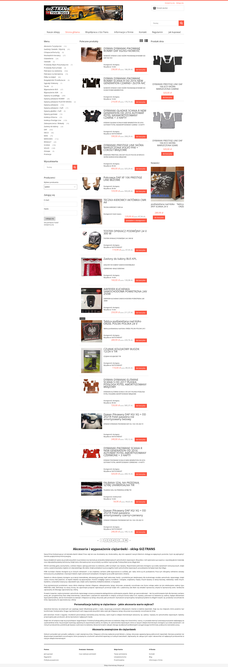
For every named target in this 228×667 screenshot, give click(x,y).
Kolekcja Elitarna (50, 117)
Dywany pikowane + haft (53, 108)
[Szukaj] (181, 23)
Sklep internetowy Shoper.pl (114, 665)
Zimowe (47, 151)
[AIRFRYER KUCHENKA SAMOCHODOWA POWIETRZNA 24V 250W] (91, 300)
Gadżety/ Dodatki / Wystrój (54, 49)
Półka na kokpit (50, 77)
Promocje (47, 154)
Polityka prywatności (51, 660)
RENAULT (47, 142)
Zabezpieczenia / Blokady (54, 123)
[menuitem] (53, 32)
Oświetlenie (48, 58)
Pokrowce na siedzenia (53, 71)
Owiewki (47, 61)
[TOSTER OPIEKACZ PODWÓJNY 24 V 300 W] (91, 240)
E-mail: (46, 200)
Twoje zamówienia (120, 654)
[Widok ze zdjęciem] (141, 40)
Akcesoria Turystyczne (53, 46)
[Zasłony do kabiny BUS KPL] (91, 267)
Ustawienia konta (120, 657)
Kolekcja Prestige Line (52, 120)
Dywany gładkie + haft (52, 111)
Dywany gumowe (50, 114)
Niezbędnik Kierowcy (52, 55)
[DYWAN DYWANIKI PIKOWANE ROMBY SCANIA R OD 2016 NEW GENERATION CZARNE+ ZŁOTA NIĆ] (91, 83)
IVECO (46, 133)
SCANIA (47, 145)
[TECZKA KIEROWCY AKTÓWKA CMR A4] (91, 211)
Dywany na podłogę (51, 95)
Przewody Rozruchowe (53, 68)
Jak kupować (48, 654)
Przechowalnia (119, 660)
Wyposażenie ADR (51, 92)
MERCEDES (48, 139)
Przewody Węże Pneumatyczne (56, 65)
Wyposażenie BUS (51, 89)
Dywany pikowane (51, 105)
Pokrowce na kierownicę (53, 74)
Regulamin (47, 657)
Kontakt (152, 654)
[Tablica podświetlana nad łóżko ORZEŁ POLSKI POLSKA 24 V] (91, 331)
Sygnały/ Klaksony (51, 83)
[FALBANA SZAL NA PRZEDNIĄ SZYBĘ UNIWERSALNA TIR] (91, 489)
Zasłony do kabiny (51, 126)
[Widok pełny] (146, 40)
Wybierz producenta (51, 182)
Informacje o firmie (155, 660)
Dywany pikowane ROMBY (54, 99)
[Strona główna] (83, 12)
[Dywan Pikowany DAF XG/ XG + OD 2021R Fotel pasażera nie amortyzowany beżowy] (91, 421)
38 (126, 540)
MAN (46, 136)
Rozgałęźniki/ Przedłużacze (54, 80)
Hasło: (46, 209)
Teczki (46, 86)
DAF (45, 129)
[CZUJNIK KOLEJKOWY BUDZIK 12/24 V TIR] (91, 360)
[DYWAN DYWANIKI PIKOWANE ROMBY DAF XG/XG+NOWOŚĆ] (91, 54)
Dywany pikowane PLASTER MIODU (58, 102)
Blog (150, 657)
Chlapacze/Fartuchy (52, 52)
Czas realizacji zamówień (87, 654)
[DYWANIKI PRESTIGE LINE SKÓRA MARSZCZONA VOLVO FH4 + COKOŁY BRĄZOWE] (91, 149)
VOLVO (46, 148)
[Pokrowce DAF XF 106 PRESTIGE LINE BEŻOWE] (91, 183)
